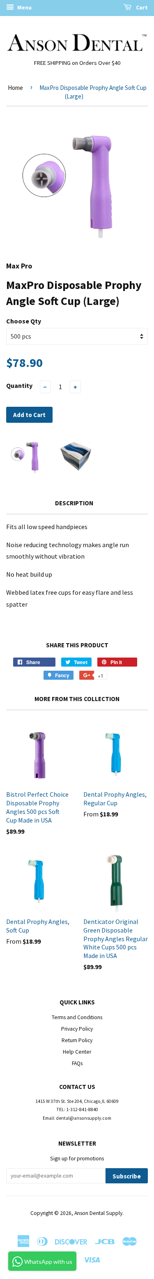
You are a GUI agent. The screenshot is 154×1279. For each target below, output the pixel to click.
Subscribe (127, 1176)
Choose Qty (23, 321)
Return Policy (77, 1040)
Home (15, 88)
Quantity (19, 385)
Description (74, 503)
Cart (141, 7)
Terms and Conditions (77, 1017)
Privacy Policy (77, 1028)
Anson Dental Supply (98, 1213)
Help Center (77, 1051)
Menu (24, 7)
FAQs (77, 1063)
